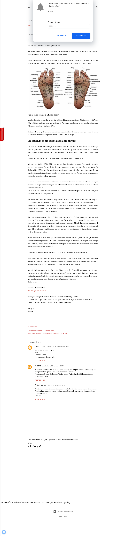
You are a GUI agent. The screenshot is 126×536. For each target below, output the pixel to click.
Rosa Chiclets (41, 346)
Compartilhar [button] (32, 327)
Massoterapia (49, 330)
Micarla (38, 366)
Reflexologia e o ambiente (37, 291)
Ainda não (61, 36)
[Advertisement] (63, 471)
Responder (40, 361)
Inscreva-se (81, 36)
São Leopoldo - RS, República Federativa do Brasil (49, 333)
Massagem (40, 330)
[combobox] (52, 26)
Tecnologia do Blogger (65, 512)
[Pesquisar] (96, 6)
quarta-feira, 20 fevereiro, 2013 (58, 347)
